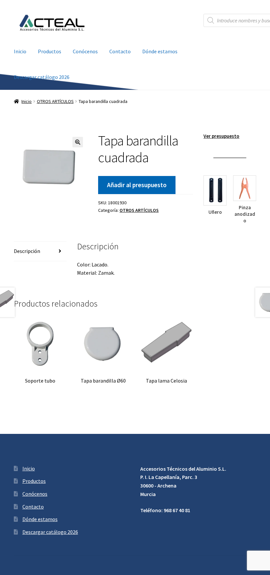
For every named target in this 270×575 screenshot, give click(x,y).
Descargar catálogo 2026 (41, 77)
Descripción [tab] (27, 251)
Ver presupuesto (221, 136)
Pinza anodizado (244, 214)
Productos (49, 51)
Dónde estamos (159, 51)
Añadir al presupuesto (137, 185)
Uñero (215, 212)
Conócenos (85, 51)
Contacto (120, 51)
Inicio (20, 51)
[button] (77, 142)
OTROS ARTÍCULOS (55, 101)
